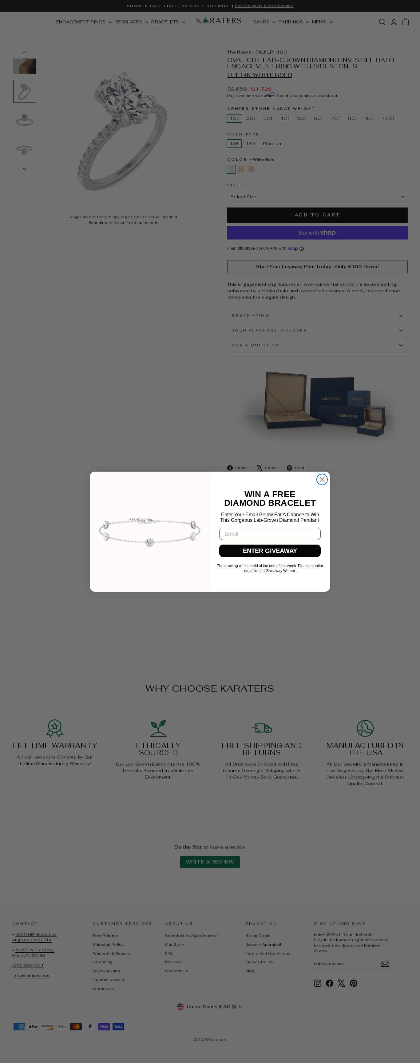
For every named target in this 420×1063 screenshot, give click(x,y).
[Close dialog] (322, 479)
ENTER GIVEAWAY (270, 550)
